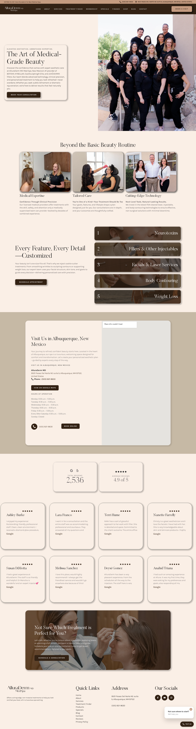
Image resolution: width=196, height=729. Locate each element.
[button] (126, 2)
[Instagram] (171, 697)
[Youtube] (164, 697)
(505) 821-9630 (48, 379)
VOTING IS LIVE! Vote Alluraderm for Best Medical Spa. (22, 2)
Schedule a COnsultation (51, 658)
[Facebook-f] (158, 697)
